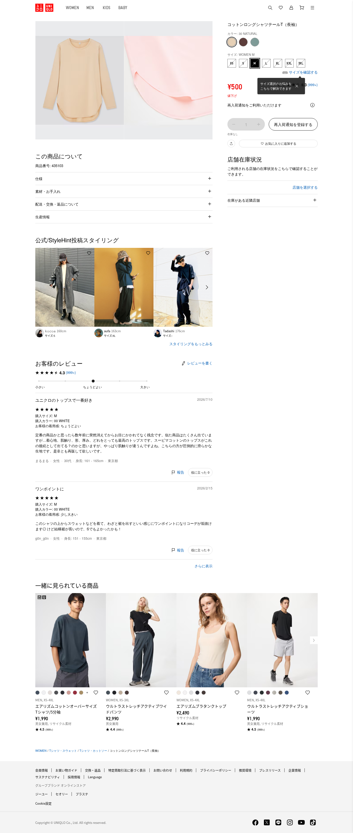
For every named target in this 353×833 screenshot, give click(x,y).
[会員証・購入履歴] (291, 7)
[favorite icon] (96, 692)
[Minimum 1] (233, 124)
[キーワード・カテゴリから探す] (270, 7)
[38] (243, 42)
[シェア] (231, 143)
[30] (231, 42)
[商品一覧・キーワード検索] (312, 7)
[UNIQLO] (44, 7)
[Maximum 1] (258, 124)
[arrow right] (207, 287)
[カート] (302, 7)
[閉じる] (297, 86)
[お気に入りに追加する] (89, 253)
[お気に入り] (280, 7)
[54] (254, 42)
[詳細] (312, 105)
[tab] (72, 7)
